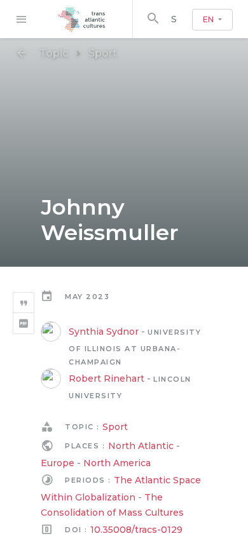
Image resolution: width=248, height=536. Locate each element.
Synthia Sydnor (104, 331)
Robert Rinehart (106, 378)
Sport (102, 53)
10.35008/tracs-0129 (136, 529)
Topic (53, 53)
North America (117, 463)
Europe (57, 463)
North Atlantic (141, 446)
